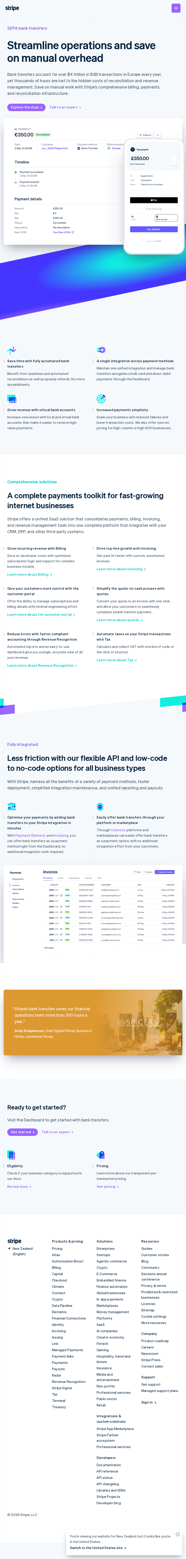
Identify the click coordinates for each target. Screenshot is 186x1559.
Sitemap (147, 1310)
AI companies (107, 1331)
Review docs (17, 1186)
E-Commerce (107, 1274)
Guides (146, 1248)
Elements (59, 1312)
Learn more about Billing (28, 574)
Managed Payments (67, 1350)
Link (55, 1343)
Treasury (59, 1407)
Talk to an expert (63, 107)
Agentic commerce (112, 1261)
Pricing (57, 1248)
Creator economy (110, 1337)
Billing (56, 1267)
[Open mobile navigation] (176, 8)
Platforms (104, 1318)
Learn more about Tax (115, 660)
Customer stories (155, 1254)
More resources (153, 1322)
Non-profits (106, 1386)
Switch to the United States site (96, 1547)
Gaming (103, 1350)
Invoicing (61, 835)
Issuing (57, 1337)
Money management (113, 1312)
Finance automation (112, 1286)
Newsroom (150, 1353)
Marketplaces (107, 1305)
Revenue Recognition (69, 1381)
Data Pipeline (62, 1305)
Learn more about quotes (118, 620)
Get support (151, 1384)
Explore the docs (25, 107)
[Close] (177, 1535)
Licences (148, 1303)
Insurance (104, 1368)
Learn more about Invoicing (119, 569)
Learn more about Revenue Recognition (40, 665)
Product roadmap (155, 1341)
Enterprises (106, 1248)
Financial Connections (69, 1318)
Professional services (114, 1392)
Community (150, 1267)
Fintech (102, 1343)
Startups (103, 1254)
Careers (147, 1347)
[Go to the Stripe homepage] (13, 1241)
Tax (55, 1394)
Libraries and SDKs (111, 1490)
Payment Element (30, 835)
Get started (21, 1132)
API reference (107, 1471)
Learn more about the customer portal (39, 614)
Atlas (56, 1254)
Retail (101, 1405)
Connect (118, 830)
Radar (56, 1375)
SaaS (101, 1324)
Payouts (58, 1369)
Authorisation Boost (67, 1261)
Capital (57, 1274)
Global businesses (111, 1293)
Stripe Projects (108, 1496)
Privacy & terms (153, 1285)
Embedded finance (111, 1280)
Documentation (109, 1465)
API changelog (108, 1484)
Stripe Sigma (62, 1388)
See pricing (106, 1186)
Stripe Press (151, 1360)
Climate (58, 1286)
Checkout (59, 1280)
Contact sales (152, 1366)
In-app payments (110, 1299)
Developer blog (109, 1503)
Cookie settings (153, 1316)
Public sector (107, 1398)
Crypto (57, 1299)
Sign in (147, 1402)
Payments (60, 1362)
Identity (58, 1324)
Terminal (59, 1400)
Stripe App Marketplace (115, 1428)
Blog (144, 1261)
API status (105, 1477)
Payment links (63, 1356)
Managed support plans (159, 1390)
